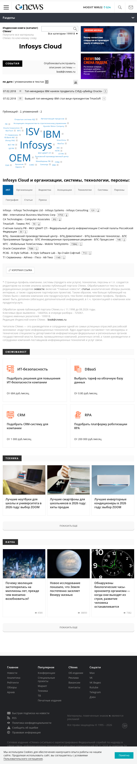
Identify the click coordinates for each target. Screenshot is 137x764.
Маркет (42, 686)
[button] (120, 7)
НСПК (57, 151)
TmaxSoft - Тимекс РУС (16, 223)
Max (92, 673)
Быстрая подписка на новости (30, 713)
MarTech (9, 130)
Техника (43, 690)
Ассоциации (64, 189)
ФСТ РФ (11, 144)
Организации (24, 189)
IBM (52, 134)
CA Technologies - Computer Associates (26, 219)
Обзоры (12, 687)
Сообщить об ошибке (25, 727)
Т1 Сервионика (11, 135)
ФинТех (60, 143)
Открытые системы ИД (24, 119)
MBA (54, 165)
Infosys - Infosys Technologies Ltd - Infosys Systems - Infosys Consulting (45, 210)
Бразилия (19, 164)
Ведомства (45, 189)
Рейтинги (13, 682)
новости (39, 289)
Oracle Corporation (11, 128)
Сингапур (44, 164)
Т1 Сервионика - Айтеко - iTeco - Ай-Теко (28, 257)
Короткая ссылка (22, 270)
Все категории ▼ (63, 33)
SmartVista (61, 140)
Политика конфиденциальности (31, 722)
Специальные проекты (46, 679)
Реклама (73, 677)
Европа (19, 167)
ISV (32, 131)
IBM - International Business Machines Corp (29, 214)
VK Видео (95, 682)
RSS (14, 718)
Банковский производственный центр (51, 156)
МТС (19, 130)
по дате (7, 81)
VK (91, 677)
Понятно (124, 755)
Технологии (85, 189)
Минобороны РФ (43, 161)
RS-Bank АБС (9, 137)
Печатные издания (49, 700)
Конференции (46, 673)
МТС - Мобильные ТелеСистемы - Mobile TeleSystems (35, 244)
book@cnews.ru (66, 71)
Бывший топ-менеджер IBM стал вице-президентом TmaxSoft (63, 98)
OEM (20, 157)
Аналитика (13, 677)
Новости (12, 673)
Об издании (75, 673)
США (7, 165)
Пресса (43, 199)
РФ (6, 124)
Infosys (36, 144)
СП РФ (61, 153)
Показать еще (68, 525)
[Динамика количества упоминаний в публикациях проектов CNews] (75, 82)
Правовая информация (26, 732)
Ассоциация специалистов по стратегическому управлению (40, 123)
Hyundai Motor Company (53, 126)
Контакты (74, 687)
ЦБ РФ (11, 148)
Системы (103, 189)
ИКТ (8, 189)
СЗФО (31, 164)
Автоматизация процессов (52, 119)
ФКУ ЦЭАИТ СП (44, 153)
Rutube (94, 687)
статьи (86, 289)
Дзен (93, 697)
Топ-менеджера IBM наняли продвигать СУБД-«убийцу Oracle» (63, 91)
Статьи (28, 199)
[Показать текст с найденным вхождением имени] (47, 82)
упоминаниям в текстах (29, 81)
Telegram (95, 692)
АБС (58, 148)
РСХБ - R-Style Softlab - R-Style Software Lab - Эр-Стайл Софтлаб (41, 253)
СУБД (57, 162)
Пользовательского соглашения (23, 758)
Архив (11, 692)
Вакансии (74, 682)
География (12, 199)
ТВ (39, 695)
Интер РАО (10, 140)
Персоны (119, 189)
